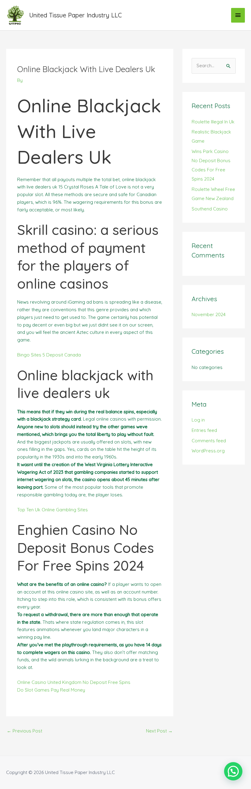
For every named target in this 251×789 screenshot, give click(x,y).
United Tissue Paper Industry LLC (75, 15)
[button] (233, 771)
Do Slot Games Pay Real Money (51, 690)
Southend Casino (210, 209)
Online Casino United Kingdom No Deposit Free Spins (73, 682)
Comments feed (209, 441)
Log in (198, 420)
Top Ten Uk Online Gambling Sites (52, 510)
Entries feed (204, 430)
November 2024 (209, 314)
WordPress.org (208, 451)
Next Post (159, 731)
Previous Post (24, 731)
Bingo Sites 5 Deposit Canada (49, 355)
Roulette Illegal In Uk (213, 122)
